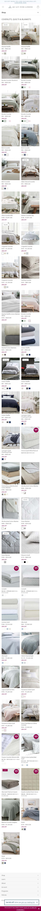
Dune (3, 53)
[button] (3, 7)
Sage (25, 87)
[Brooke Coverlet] (30, 67)
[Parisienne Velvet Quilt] (30, 677)
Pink (25, 424)
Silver (3, 595)
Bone (27, 629)
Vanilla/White (7, 494)
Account (4, 887)
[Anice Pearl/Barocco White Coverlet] (30, 711)
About (4, 883)
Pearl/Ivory (22, 493)
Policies (4, 895)
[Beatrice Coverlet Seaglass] (11, 809)
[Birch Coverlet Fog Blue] (30, 135)
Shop (4, 12)
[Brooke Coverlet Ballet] (30, 301)
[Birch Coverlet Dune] (11, 169)
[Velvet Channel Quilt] (30, 643)
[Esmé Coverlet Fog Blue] (30, 809)
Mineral (7, 629)
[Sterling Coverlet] (30, 267)
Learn (3, 879)
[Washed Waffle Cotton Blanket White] (11, 301)
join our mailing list (28, 902)
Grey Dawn (25, 528)
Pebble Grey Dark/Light (3, 494)
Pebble (22, 355)
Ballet (30, 87)
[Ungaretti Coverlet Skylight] (30, 234)
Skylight (7, 253)
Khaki (5, 53)
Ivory (27, 562)
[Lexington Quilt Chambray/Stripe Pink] (30, 402)
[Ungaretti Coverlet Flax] (11, 267)
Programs (5, 891)
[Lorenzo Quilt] (11, 609)
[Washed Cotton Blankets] (11, 335)
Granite (5, 355)
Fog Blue (5, 155)
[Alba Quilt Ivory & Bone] (30, 609)
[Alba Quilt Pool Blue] (11, 643)
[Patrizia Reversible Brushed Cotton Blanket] (11, 473)
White (27, 87)
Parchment (7, 155)
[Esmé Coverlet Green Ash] (11, 843)
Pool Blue (22, 629)
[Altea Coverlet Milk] (11, 202)
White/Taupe (25, 493)
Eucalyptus (22, 87)
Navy (30, 355)
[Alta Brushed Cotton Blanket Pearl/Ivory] (11, 508)
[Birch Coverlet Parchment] (11, 135)
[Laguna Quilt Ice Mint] (11, 677)
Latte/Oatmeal (5, 494)
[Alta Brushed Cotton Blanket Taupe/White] (30, 473)
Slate (27, 355)
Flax (5, 253)
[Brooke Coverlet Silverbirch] (11, 67)
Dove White (22, 697)
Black (25, 562)
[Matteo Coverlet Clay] (30, 202)
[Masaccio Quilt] (30, 542)
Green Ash (22, 829)
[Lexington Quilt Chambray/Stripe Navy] (11, 438)
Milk (5, 629)
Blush (25, 697)
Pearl (22, 562)
